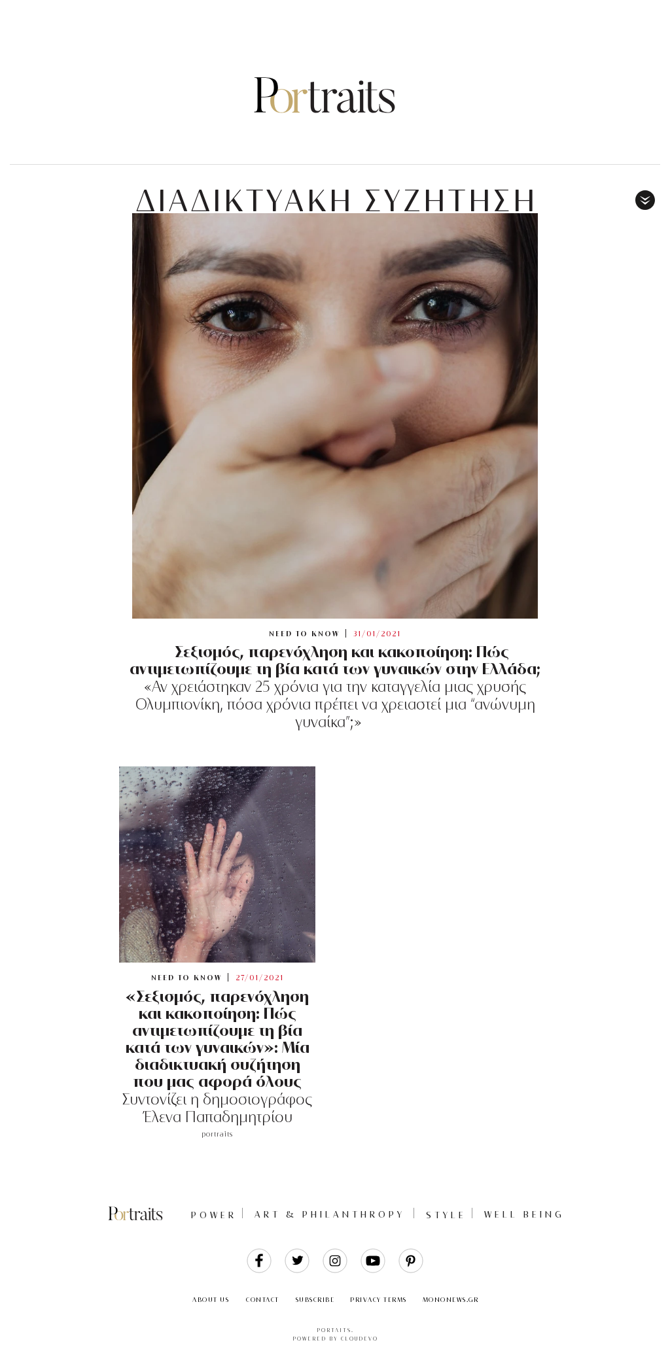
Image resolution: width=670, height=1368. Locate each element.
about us (210, 1299)
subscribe (315, 1299)
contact (262, 1299)
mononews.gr (451, 1299)
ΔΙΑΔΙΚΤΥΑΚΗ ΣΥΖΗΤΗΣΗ (337, 201)
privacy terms (378, 1299)
